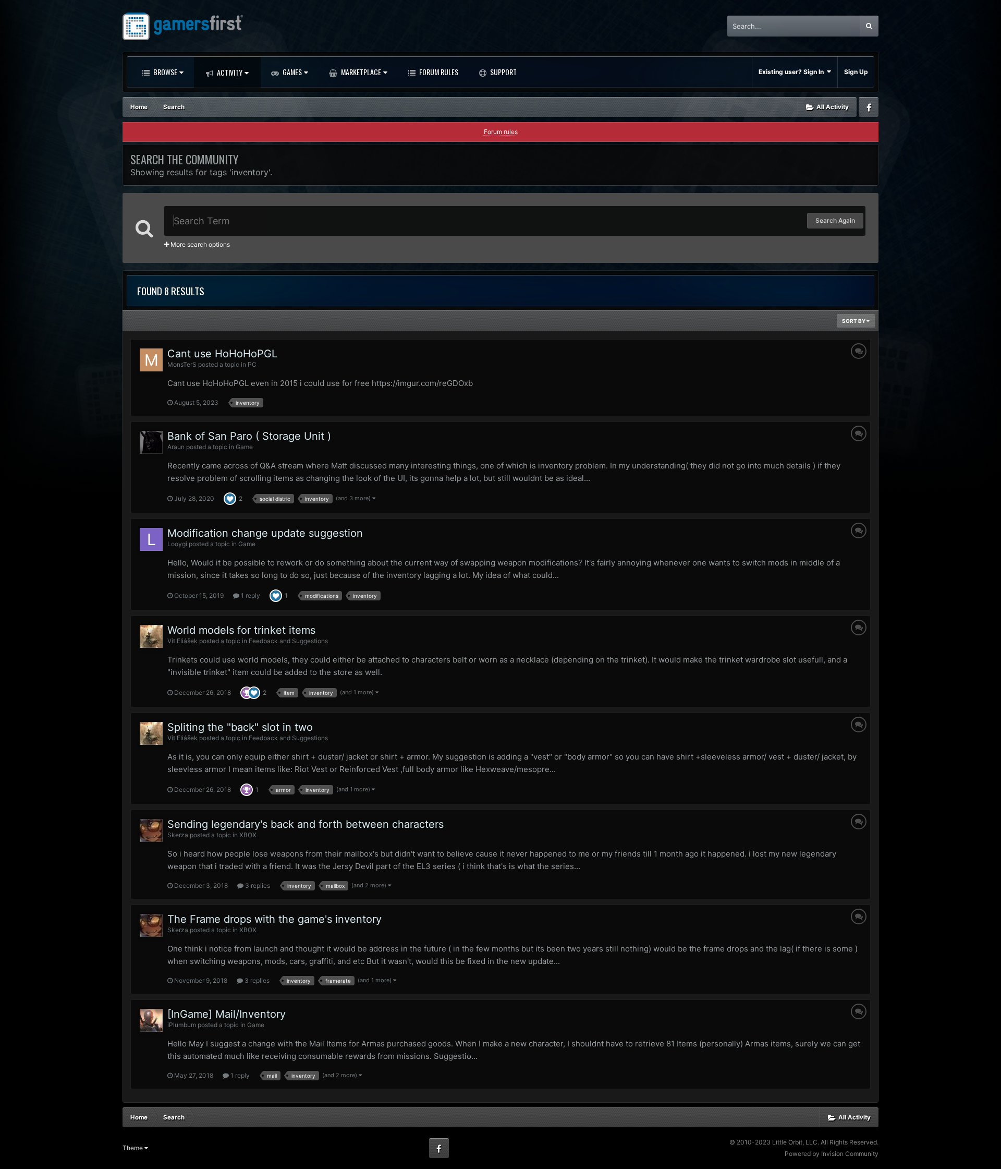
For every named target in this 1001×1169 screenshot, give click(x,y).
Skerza (177, 835)
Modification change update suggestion (265, 533)
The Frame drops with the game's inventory (274, 919)
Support (503, 71)
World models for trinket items (241, 630)
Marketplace (360, 71)
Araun (176, 447)
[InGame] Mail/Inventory (226, 1014)
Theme (133, 1148)
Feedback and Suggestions (288, 641)
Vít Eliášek (182, 641)
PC (252, 364)
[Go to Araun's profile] (151, 442)
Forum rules (501, 132)
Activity (228, 72)
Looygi (177, 544)
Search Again (835, 220)
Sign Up (856, 72)
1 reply (249, 595)
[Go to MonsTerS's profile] (151, 359)
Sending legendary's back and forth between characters (305, 824)
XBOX (248, 835)
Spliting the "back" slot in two (240, 727)
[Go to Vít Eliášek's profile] (151, 636)
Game (244, 447)
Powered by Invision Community (831, 1154)
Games (291, 71)
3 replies (256, 885)
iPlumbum (181, 1025)
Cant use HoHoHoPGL (222, 353)
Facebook (868, 107)
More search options (199, 244)
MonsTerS (182, 364)
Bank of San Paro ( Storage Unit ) (249, 436)
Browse (164, 71)
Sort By (854, 321)
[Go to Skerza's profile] (151, 830)
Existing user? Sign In (793, 72)
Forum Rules (438, 71)
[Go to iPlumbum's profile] (151, 1020)
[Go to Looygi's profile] (151, 539)
